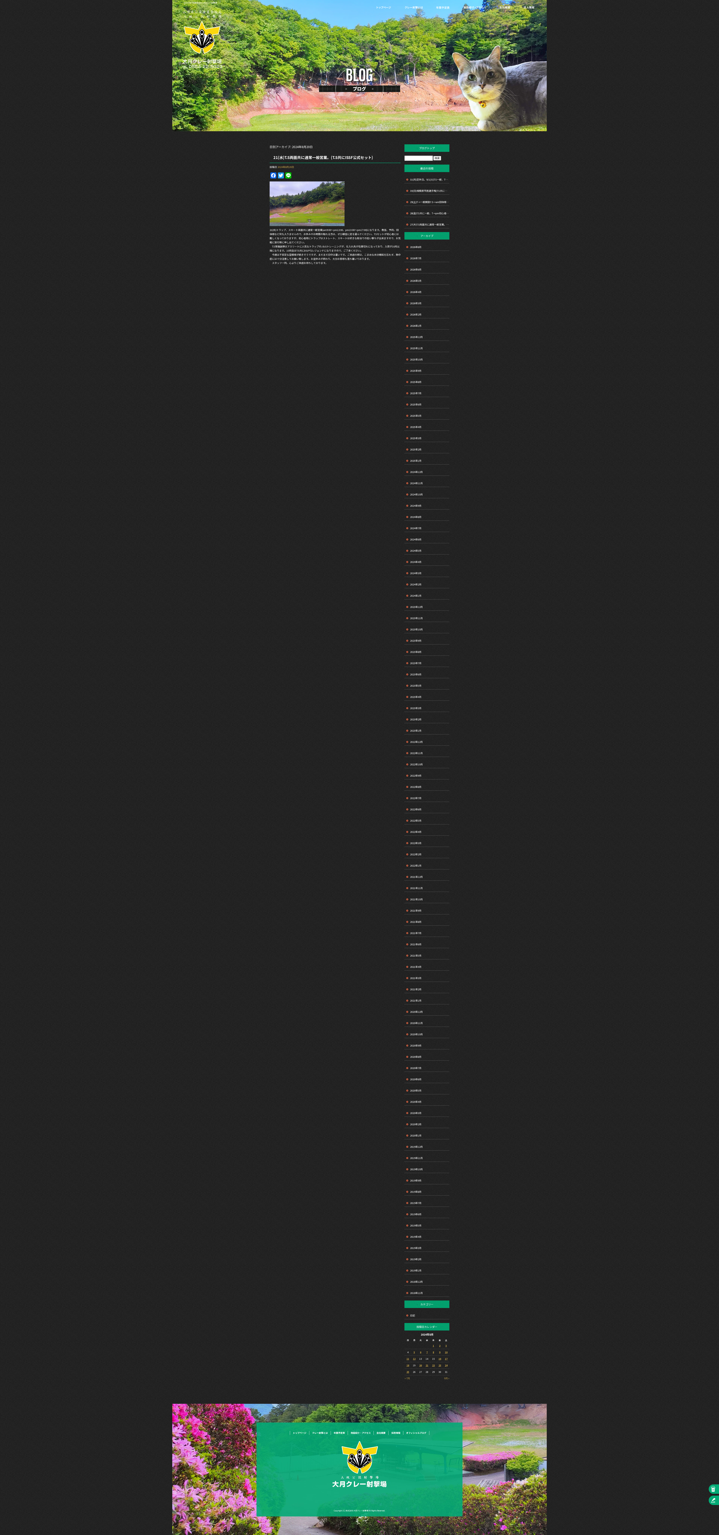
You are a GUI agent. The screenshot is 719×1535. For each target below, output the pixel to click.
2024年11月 (416, 483)
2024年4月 (415, 562)
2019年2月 (415, 1259)
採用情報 (529, 7)
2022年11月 (416, 753)
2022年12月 (416, 742)
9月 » (446, 1378)
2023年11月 (416, 618)
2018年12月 (416, 1281)
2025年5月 (415, 415)
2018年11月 (416, 1293)
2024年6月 (415, 539)
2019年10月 (416, 1169)
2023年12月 (416, 607)
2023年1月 (415, 730)
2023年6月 (415, 674)
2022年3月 (415, 843)
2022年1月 (415, 865)
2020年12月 (416, 1012)
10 (446, 1352)
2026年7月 (415, 258)
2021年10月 (416, 899)
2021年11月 (416, 888)
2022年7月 (415, 798)
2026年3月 (415, 303)
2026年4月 (415, 292)
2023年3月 (415, 708)
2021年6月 (415, 944)
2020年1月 (415, 1135)
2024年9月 (415, 505)
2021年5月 (415, 955)
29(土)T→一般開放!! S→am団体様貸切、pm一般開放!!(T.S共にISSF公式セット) (429, 202)
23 (440, 1365)
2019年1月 (415, 1270)
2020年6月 (415, 1079)
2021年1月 (415, 1000)
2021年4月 (415, 967)
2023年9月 (415, 640)
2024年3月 (415, 573)
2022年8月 (415, 787)
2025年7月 (415, 393)
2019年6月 (415, 1214)
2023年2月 (415, 719)
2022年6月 (415, 809)
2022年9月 (415, 775)
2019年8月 (415, 1191)
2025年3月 (415, 438)
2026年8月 (415, 247)
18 (407, 1365)
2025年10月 (416, 359)
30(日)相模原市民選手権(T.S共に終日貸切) (429, 191)
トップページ (384, 7)
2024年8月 (415, 517)
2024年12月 (416, 472)
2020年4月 (415, 1101)
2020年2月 (415, 1124)
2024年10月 (416, 494)
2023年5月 (415, 685)
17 (446, 1358)
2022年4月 (415, 832)
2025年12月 (416, 337)
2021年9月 (415, 910)
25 (407, 1371)
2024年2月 (415, 584)
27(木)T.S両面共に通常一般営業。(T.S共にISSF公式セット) (429, 224)
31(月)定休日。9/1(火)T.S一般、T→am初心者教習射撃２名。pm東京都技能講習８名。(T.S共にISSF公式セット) (429, 179)
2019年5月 (415, 1225)
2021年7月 (415, 933)
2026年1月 (415, 325)
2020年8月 (415, 1057)
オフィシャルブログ (416, 1432)
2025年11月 (416, 348)
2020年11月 (416, 1023)
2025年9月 (415, 370)
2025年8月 (415, 382)
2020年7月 (415, 1068)
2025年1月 (415, 460)
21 (427, 1365)
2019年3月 (415, 1248)
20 (420, 1365)
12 (414, 1358)
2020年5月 (415, 1090)
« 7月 (407, 1378)
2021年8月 (415, 922)
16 (440, 1358)
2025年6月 (415, 404)
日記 (412, 1315)
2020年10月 (416, 1034)
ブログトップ (427, 148)
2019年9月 (415, 1180)
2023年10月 (416, 629)
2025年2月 (415, 449)
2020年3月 (415, 1113)
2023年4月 (415, 697)
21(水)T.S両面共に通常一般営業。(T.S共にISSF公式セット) (323, 157)
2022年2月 (415, 854)
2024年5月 (415, 550)
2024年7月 (415, 528)
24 (446, 1365)
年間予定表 (443, 7)
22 (433, 1365)
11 (407, 1358)
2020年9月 (415, 1045)
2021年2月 (415, 989)
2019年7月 (415, 1203)
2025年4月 (415, 427)
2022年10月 (416, 764)
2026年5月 (415, 280)
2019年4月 (415, 1236)
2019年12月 (416, 1146)
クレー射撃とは (414, 7)
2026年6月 (415, 269)
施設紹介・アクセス (474, 7)
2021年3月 (415, 978)
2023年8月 (415, 652)
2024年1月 (415, 595)
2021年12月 (416, 877)
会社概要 (504, 7)
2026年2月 (415, 314)
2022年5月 (415, 820)
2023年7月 (415, 663)
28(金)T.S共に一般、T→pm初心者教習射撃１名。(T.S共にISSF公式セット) (429, 213)
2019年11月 (416, 1158)
